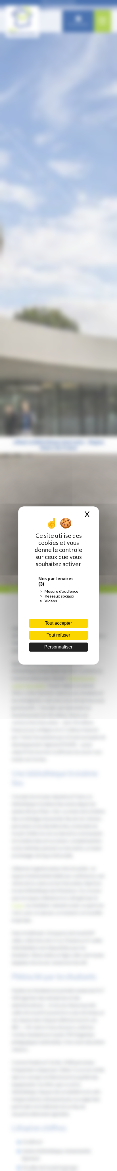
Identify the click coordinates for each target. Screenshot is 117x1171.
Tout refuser (58, 635)
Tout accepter (58, 623)
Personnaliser (58, 647)
